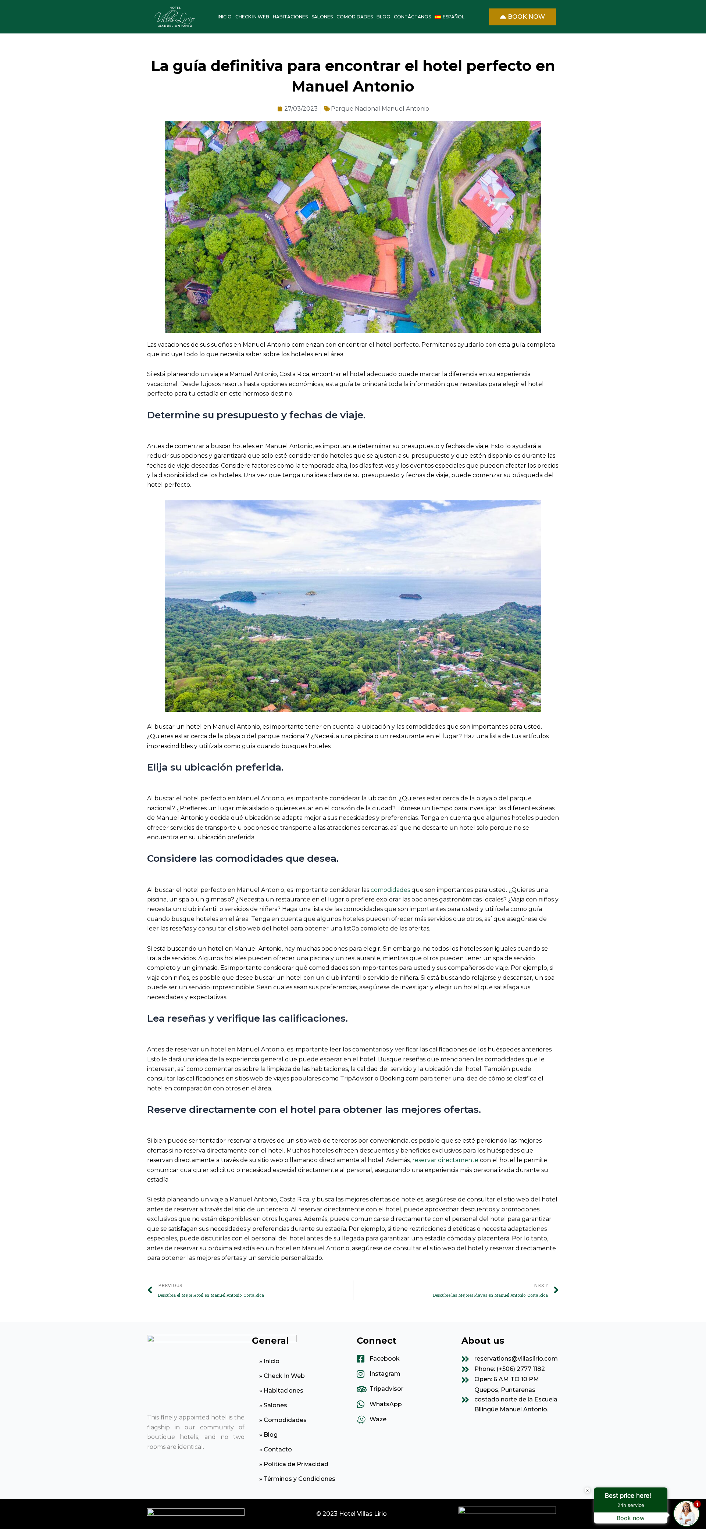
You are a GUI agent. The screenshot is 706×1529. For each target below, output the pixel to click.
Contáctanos (412, 16)
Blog (383, 16)
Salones (322, 16)
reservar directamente (445, 1160)
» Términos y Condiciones (297, 1478)
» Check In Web (282, 1375)
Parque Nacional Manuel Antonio (380, 108)
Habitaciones (290, 16)
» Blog (268, 1434)
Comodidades (354, 16)
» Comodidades (283, 1420)
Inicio (225, 16)
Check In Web (252, 16)
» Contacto (275, 1449)
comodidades (390, 889)
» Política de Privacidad (293, 1464)
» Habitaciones (281, 1390)
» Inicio (269, 1361)
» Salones (273, 1405)
